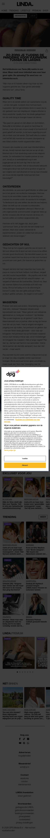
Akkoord (25, 465)
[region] (25, 419)
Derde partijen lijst (10, 450)
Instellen (25, 458)
